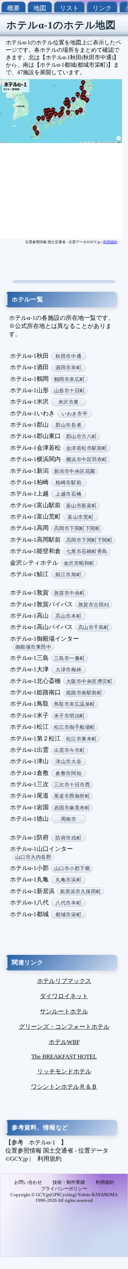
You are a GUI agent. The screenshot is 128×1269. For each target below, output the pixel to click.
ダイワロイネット (64, 996)
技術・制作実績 (69, 1182)
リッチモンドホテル (64, 1071)
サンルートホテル (64, 1011)
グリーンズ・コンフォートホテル (64, 1026)
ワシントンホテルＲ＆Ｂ (64, 1086)
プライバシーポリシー (64, 1188)
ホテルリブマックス (64, 981)
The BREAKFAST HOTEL (64, 1056)
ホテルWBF (64, 1042)
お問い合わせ (28, 1182)
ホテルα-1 (42, 1142)
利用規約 (110, 242)
